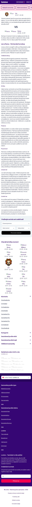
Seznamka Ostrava (6, 419)
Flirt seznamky (4, 396)
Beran (8, 247)
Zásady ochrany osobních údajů (16, 493)
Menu (28, 2)
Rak (23, 269)
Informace (4, 446)
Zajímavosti (4, 442)
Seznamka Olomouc (6, 423)
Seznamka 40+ (5, 317)
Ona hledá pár (5, 328)
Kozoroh (23, 254)
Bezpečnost (4, 438)
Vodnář (8, 291)
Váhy (23, 284)
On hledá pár (4, 324)
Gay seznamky (5, 400)
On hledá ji (4, 303)
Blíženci (23, 247)
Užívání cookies (16, 500)
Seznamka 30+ (5, 314)
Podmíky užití (16, 496)
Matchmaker (20, 2)
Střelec (8, 284)
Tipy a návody (4, 434)
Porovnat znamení (16, 233)
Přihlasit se (16, 481)
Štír (23, 276)
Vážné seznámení (22, 7)
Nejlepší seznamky (8, 7)
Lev (16, 13)
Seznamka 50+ (5, 321)
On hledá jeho (5, 307)
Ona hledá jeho (5, 300)
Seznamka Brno (5, 415)
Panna (19, 31)
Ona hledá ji (4, 310)
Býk (8, 254)
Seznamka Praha (5, 411)
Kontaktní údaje (16, 503)
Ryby (8, 276)
